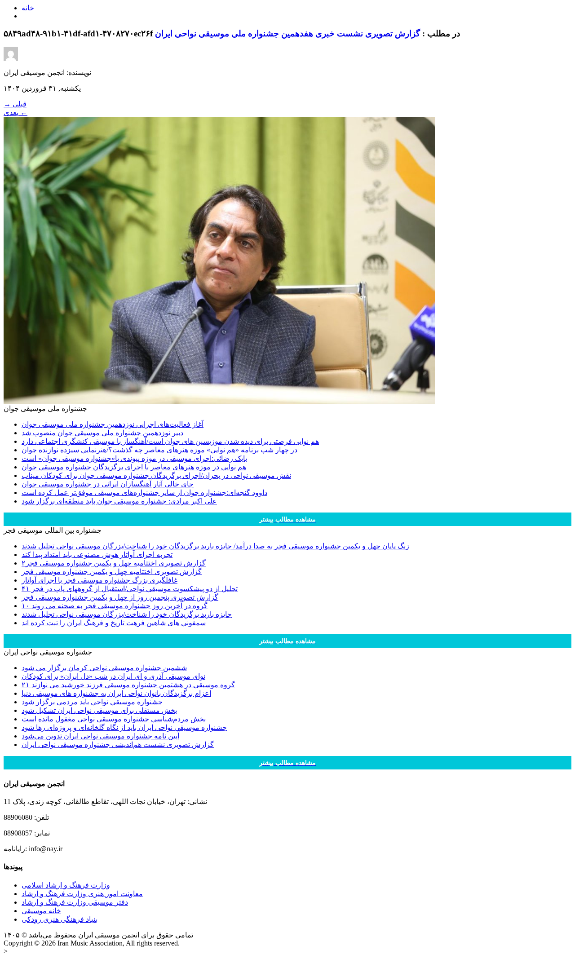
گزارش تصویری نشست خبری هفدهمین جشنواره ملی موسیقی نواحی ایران (287, 33)
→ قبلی (15, 104)
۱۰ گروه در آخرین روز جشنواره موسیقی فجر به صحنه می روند (115, 606)
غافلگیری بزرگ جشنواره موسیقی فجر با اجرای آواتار (99, 580)
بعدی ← (15, 112)
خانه (28, 8)
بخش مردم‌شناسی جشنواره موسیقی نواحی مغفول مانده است (114, 719)
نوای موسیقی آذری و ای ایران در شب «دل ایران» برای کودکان (113, 676)
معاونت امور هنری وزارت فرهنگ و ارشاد (82, 893)
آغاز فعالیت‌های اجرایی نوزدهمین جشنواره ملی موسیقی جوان (112, 424)
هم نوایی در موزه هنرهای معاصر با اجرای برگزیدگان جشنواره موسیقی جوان (134, 467)
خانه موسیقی (41, 911)
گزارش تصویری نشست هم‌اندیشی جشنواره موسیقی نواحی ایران (118, 744)
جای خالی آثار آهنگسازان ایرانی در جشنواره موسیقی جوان (108, 484)
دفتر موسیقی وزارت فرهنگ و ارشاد (75, 902)
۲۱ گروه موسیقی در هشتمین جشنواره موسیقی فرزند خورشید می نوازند (128, 685)
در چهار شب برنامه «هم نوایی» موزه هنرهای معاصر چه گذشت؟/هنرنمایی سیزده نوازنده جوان (159, 450)
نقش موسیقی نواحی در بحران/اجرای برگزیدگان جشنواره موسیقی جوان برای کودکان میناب (156, 475)
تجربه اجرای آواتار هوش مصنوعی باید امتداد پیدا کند (97, 554)
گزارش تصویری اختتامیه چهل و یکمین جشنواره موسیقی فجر (112, 571)
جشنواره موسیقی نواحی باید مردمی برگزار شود (92, 702)
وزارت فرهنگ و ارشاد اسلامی (66, 885)
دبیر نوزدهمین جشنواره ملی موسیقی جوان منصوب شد (102, 433)
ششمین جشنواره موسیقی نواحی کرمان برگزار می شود (104, 668)
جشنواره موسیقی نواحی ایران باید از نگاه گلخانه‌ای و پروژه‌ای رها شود (124, 727)
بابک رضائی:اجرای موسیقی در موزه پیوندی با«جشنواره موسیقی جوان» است (134, 458)
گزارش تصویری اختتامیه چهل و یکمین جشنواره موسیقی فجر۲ (114, 563)
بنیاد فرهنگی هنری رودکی (59, 919)
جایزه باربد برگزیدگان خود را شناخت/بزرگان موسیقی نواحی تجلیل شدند (127, 614)
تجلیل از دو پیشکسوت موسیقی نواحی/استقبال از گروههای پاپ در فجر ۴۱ (130, 588)
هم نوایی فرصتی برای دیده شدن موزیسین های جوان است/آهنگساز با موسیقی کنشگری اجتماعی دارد (170, 441)
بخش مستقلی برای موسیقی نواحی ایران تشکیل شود (99, 710)
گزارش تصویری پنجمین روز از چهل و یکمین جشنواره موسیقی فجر (120, 597)
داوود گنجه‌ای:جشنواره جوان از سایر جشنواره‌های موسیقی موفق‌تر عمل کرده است (144, 492)
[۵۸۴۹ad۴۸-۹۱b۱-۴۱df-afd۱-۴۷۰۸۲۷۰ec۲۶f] (219, 402)
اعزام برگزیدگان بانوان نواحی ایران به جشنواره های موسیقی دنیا (116, 693)
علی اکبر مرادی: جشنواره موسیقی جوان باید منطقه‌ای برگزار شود (119, 501)
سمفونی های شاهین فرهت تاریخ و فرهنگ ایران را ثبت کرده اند (114, 623)
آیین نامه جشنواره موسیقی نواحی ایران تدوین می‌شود (100, 736)
